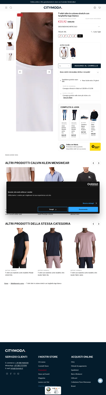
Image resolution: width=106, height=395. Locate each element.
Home (6, 283)
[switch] (56, 392)
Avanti (49, 72)
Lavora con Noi (43, 382)
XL (74, 35)
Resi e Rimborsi (76, 374)
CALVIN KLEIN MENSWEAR (93, 18)
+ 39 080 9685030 (21, 363)
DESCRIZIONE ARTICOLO (67, 27)
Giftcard (74, 378)
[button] (96, 32)
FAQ (72, 362)
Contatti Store (43, 366)
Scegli (51, 209)
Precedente (20, 72)
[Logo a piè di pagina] (15, 350)
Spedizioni (75, 370)
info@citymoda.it (17, 368)
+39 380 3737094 (20, 365)
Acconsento (83, 209)
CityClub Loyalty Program (47, 386)
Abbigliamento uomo (17, 283)
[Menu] (60, 387)
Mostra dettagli (88, 203)
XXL (80, 35)
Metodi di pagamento (79, 366)
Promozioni (42, 370)
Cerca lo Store (67, 97)
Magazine (41, 378)
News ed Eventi (43, 374)
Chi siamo (41, 362)
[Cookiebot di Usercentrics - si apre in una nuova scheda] (89, 184)
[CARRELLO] (99, 7)
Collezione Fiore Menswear (81, 382)
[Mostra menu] (6, 7)
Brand (73, 386)
